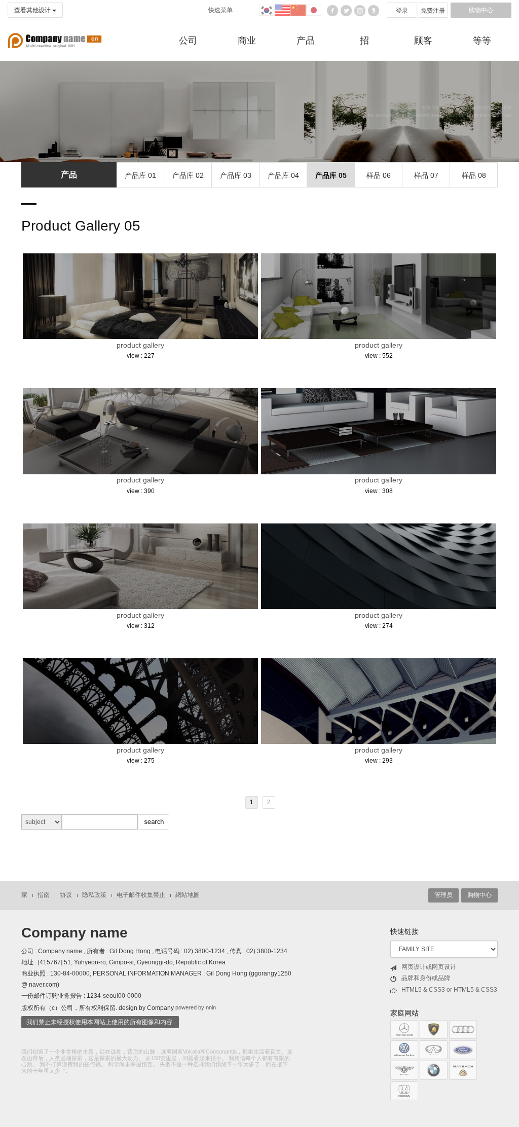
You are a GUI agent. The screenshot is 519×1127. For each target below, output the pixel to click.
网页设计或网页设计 (428, 966)
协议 (66, 894)
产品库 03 (235, 175)
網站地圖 (187, 894)
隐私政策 (94, 894)
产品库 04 (283, 175)
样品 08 (474, 175)
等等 (482, 40)
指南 (44, 894)
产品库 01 (140, 175)
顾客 (423, 40)
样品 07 (426, 175)
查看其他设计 (33, 10)
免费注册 (433, 10)
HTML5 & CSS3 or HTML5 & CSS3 (449, 989)
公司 (188, 40)
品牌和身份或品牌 (425, 978)
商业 (247, 40)
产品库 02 (188, 175)
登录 (402, 10)
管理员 (443, 894)
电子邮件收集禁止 (141, 894)
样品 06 (378, 175)
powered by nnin (195, 1008)
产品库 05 (331, 175)
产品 (305, 40)
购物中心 (481, 10)
